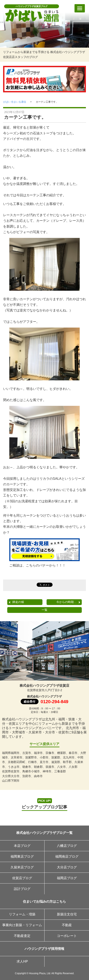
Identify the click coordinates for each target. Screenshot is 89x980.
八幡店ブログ (67, 845)
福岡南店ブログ (66, 856)
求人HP (22, 961)
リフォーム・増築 (22, 914)
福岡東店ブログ (22, 856)
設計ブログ (22, 889)
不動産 (67, 925)
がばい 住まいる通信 (14, 101)
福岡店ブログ (67, 878)
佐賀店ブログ (22, 878)
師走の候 (18, 602)
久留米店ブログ (22, 867)
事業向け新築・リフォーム (22, 925)
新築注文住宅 (67, 914)
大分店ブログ (67, 867)
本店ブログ (22, 845)
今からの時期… (66, 602)
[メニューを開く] (80, 8)
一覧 (44, 609)
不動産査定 (22, 936)
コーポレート (67, 936)
